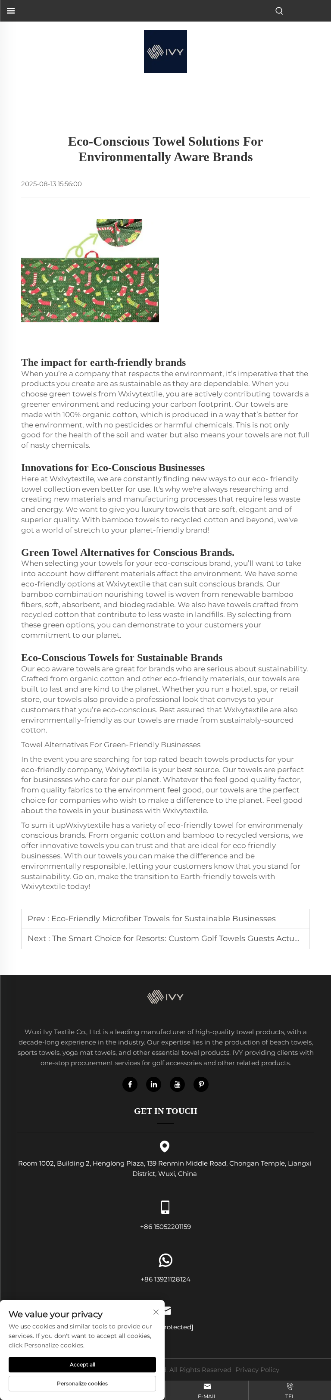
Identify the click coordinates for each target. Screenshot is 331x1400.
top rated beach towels (186, 759)
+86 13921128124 (165, 1279)
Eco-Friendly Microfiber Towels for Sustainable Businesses (163, 918)
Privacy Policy (257, 1370)
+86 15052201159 (165, 1226)
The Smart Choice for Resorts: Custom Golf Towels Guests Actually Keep (191, 938)
